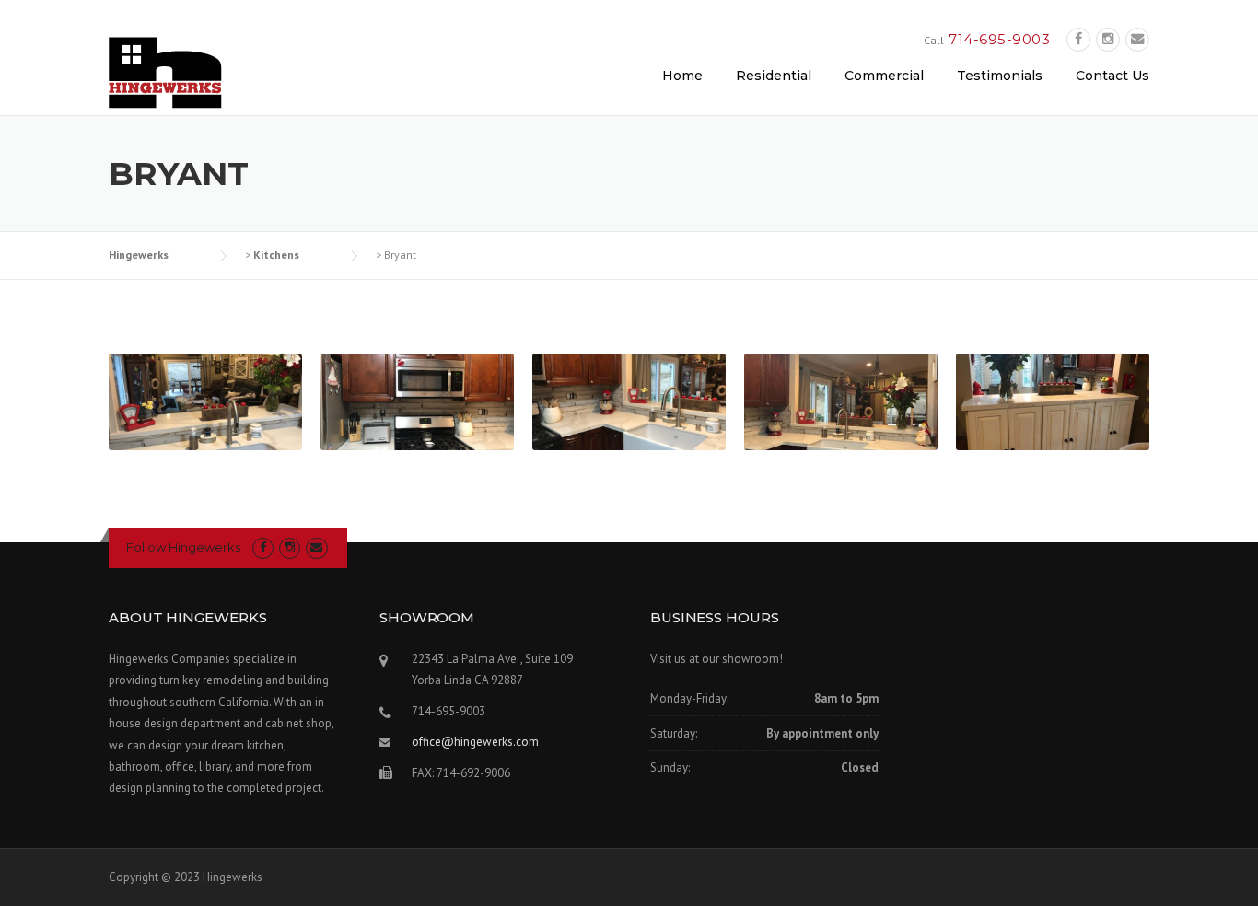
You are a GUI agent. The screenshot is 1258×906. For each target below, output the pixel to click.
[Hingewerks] (165, 72)
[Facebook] (1078, 39)
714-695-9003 (999, 39)
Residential (773, 75)
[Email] (1137, 39)
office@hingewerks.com (475, 741)
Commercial (884, 75)
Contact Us (1112, 75)
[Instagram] (1108, 39)
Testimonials (1000, 75)
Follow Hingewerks (183, 547)
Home (682, 75)
